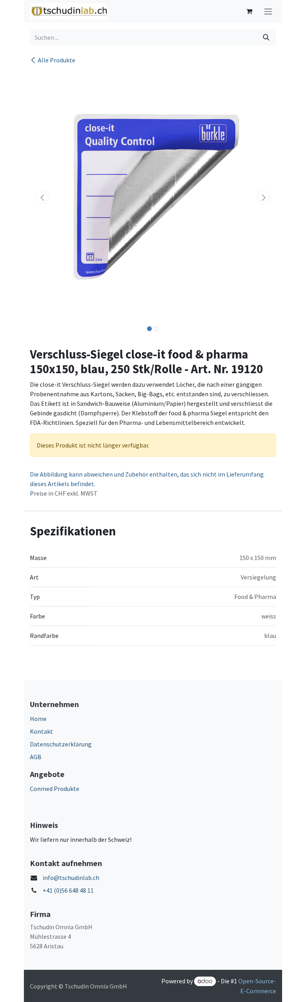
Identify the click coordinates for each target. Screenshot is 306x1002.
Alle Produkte (56, 60)
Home (38, 719)
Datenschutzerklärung (61, 744)
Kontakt (41, 731)
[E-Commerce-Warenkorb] (249, 11)
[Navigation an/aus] (268, 11)
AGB (35, 757)
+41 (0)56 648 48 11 (68, 890)
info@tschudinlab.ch (71, 878)
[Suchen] (266, 37)
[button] (42, 197)
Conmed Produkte (54, 789)
